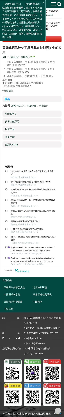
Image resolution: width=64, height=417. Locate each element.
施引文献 (10, 137)
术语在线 (8, 308)
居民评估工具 (18, 105)
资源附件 (11, 144)
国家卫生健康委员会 (14, 287)
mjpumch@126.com (34, 343)
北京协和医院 (40, 287)
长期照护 (44, 105)
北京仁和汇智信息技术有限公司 (29, 413)
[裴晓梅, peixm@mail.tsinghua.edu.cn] (31, 56)
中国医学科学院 (12, 294)
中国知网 (37, 301)
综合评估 (32, 105)
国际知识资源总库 (13, 301)
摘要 (7, 99)
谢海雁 (14, 57)
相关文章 (10, 129)
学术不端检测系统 (42, 294)
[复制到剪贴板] (47, 29)
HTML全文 (11, 113)
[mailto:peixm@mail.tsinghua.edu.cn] (34, 56)
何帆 (4, 57)
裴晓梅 (24, 57)
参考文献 (12, 121)
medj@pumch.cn (32, 338)
